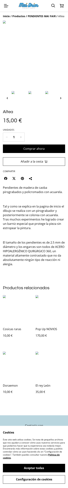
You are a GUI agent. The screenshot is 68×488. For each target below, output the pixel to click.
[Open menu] (6, 6)
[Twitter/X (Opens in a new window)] (14, 178)
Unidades (8, 130)
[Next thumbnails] (60, 98)
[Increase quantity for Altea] (21, 137)
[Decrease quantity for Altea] (6, 137)
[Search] (53, 6)
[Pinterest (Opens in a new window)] (22, 178)
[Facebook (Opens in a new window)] (5, 178)
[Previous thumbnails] (7, 98)
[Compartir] (30, 178)
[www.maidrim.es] (29, 6)
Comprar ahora (34, 149)
